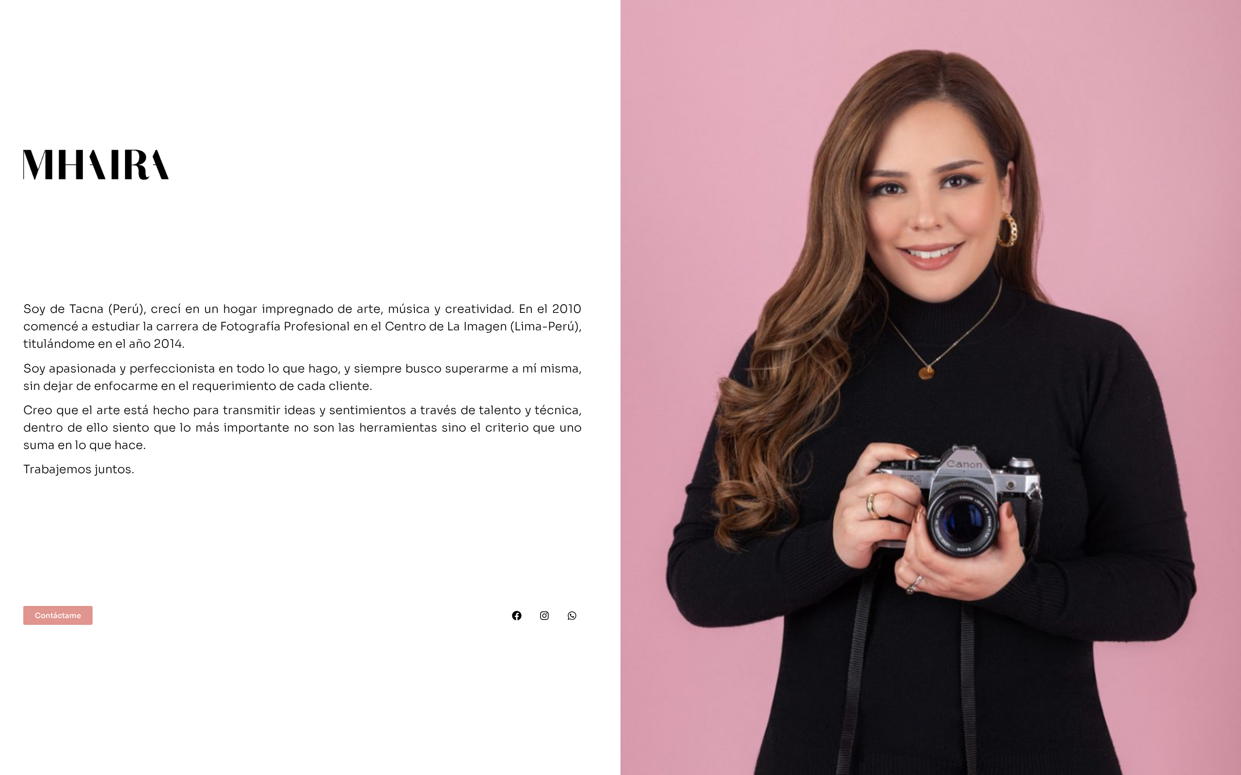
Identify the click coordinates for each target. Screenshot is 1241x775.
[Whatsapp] (572, 615)
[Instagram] (544, 615)
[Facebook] (516, 615)
